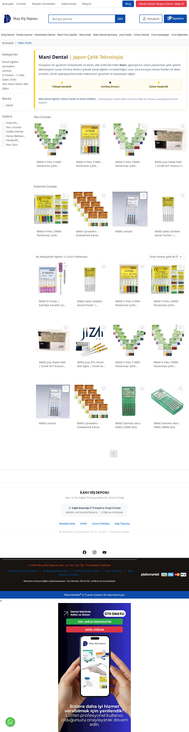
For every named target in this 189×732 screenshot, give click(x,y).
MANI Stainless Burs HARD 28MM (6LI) (166, 425)
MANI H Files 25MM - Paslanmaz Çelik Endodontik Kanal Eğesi (50, 233)
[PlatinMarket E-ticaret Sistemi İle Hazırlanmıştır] (150, 574)
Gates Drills (9, 79)
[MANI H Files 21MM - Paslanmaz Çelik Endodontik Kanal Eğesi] (90, 139)
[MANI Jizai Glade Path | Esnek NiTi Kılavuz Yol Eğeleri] (169, 139)
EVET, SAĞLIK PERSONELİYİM (94, 621)
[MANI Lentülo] (129, 208)
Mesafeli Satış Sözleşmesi (22, 571)
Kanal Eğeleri (10, 62)
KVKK (83, 523)
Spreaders (8, 66)
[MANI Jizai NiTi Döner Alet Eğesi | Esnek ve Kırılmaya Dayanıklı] (91, 340)
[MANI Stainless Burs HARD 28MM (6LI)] (168, 401)
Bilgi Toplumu (122, 523)
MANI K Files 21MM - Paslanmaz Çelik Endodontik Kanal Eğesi (50, 164)
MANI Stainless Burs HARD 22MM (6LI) (128, 425)
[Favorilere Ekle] (64, 126)
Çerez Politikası (101, 523)
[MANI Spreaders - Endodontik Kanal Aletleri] (90, 208)
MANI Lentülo (123, 231)
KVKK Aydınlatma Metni (87, 571)
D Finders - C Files (13, 75)
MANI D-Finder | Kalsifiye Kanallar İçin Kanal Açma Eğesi (52, 303)
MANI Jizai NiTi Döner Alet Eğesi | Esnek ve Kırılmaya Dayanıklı (90, 364)
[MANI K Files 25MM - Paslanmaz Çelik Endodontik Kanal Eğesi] (129, 139)
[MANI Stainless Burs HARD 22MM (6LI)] (129, 401)
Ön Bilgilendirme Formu (55, 571)
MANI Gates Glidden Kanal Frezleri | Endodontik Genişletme (169, 233)
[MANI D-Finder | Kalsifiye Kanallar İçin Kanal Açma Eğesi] (53, 279)
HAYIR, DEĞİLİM (94, 629)
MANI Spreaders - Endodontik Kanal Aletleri (87, 233)
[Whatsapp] (10, 721)
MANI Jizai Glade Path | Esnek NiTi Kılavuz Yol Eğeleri (169, 164)
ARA (120, 19)
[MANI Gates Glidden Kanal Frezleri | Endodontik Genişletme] (169, 208)
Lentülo (6, 70)
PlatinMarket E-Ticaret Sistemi (83, 595)
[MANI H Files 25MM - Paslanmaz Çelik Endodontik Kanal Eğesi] (51, 208)
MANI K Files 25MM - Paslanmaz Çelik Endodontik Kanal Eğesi (128, 164)
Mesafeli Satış (67, 523)
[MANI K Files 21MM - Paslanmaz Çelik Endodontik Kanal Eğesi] (51, 139)
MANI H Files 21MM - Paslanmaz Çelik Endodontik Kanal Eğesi (89, 164)
